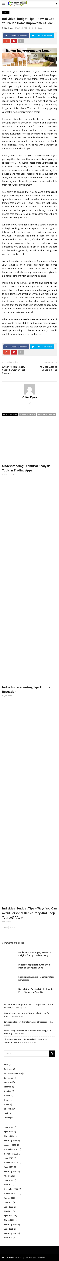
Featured (8, 1082)
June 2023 (8, 1180)
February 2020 (10, 1233)
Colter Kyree (7, 28)
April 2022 (8, 1215)
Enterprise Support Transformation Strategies (25, 1022)
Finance (6, 12)
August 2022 (9, 1198)
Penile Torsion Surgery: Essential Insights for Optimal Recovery (34, 954)
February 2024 (10, 1171)
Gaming (7, 1091)
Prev (6, 928)
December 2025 (11, 1149)
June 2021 (8, 1229)
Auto (6, 1064)
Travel (7, 1117)
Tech (6, 1113)
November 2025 (11, 1153)
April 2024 (8, 1167)
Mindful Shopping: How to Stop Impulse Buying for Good (34, 966)
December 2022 (11, 1189)
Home (6, 1100)
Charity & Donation (13, 1073)
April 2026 (8, 1131)
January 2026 (10, 1145)
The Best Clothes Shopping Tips (47, 368)
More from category (46, 414)
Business (8, 1069)
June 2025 (8, 1158)
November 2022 (11, 1193)
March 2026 (9, 1136)
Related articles (10, 414)
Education (8, 1078)
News (6, 1104)
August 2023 (9, 1176)
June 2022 (8, 1207)
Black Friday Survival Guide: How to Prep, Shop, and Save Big (35, 991)
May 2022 (8, 1211)
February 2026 (10, 1140)
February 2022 (10, 1224)
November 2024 (11, 1162)
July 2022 (8, 1202)
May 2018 (8, 1237)
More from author (27, 414)
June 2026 (8, 1127)
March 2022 (9, 1220)
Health (7, 1095)
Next (12, 928)
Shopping (8, 1108)
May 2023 (8, 1184)
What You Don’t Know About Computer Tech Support (14, 370)
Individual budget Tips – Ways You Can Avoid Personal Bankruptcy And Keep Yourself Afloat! (29, 913)
